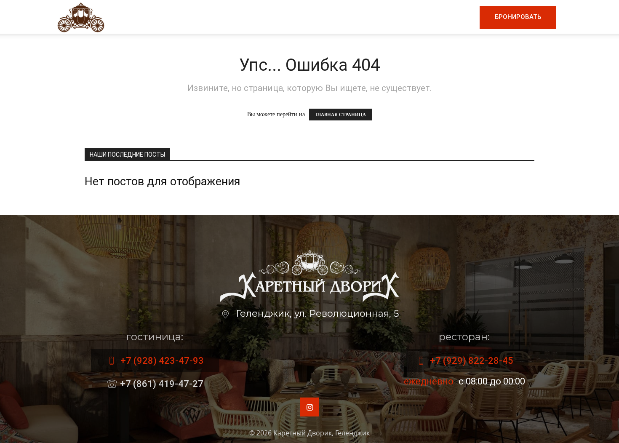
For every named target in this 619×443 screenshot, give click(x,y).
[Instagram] (309, 407)
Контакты (450, 17)
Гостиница (359, 17)
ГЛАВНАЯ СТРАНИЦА (340, 114)
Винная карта (294, 17)
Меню (240, 17)
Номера (406, 17)
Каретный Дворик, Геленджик (321, 433)
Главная (202, 17)
